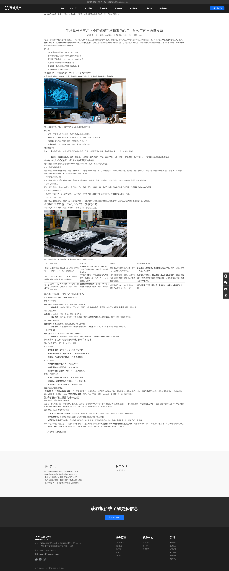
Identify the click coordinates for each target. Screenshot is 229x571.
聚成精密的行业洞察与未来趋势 (59, 69)
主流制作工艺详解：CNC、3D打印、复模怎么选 (65, 59)
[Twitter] (44, 559)
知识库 (145, 546)
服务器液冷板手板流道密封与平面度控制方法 (61, 474)
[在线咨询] (225, 296)
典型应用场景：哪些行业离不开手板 (61, 63)
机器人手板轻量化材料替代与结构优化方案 (61, 477)
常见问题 (146, 542)
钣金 (117, 552)
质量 (146, 549)
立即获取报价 (217, 8)
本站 (140, 35)
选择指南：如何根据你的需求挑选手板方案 (63, 66)
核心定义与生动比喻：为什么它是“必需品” (63, 52)
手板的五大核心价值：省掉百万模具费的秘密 (64, 56)
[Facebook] (36, 559)
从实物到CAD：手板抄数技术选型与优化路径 (62, 483)
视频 (173, 559)
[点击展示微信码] (225, 282)
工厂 (173, 552)
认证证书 (173, 549)
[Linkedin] (40, 559)
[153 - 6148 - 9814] (225, 276)
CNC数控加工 (121, 542)
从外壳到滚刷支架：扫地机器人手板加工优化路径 (63, 480)
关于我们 (173, 542)
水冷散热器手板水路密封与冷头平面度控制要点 (62, 471)
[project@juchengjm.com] (225, 289)
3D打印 (118, 555)
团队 (173, 555)
